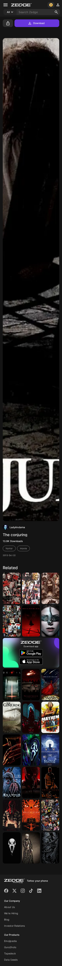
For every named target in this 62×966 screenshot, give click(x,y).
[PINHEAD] (31, 848)
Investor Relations (14, 925)
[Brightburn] (31, 621)
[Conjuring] (12, 717)
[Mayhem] (50, 717)
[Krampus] (50, 750)
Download (39, 23)
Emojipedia (10, 941)
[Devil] (12, 684)
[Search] (56, 12)
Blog (6, 919)
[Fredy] (12, 750)
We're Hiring (11, 913)
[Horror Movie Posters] (50, 815)
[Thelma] (50, 621)
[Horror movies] (12, 621)
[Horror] (12, 588)
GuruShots (10, 947)
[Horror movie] (31, 588)
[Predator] (50, 848)
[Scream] (12, 848)
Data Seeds (11, 959)
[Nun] (31, 717)
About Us (9, 907)
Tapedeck (10, 953)
